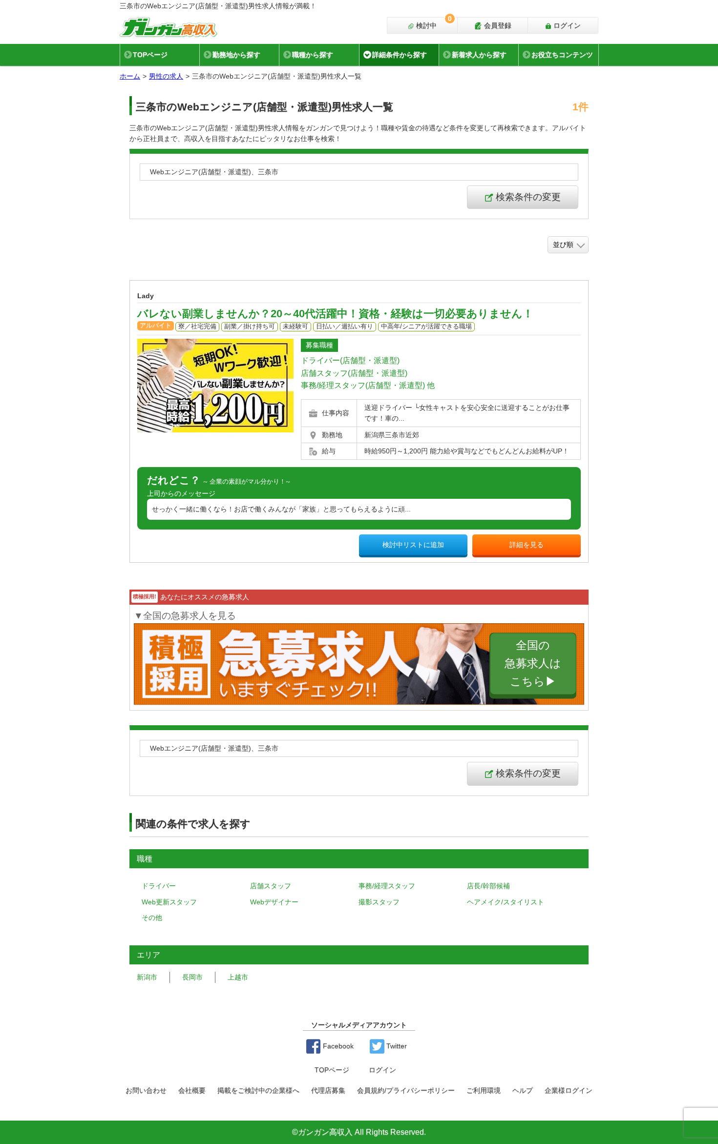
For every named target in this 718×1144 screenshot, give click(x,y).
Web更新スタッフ (169, 902)
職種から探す (312, 55)
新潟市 (147, 977)
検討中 (433, 23)
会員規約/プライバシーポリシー (406, 1090)
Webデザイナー (274, 902)
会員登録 (496, 25)
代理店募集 (328, 1090)
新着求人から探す (479, 55)
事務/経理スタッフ (387, 886)
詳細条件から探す (399, 55)
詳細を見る (526, 545)
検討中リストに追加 (413, 545)
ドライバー (159, 886)
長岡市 (192, 977)
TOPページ (150, 55)
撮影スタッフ (379, 902)
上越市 (238, 977)
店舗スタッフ (270, 886)
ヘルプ (522, 1090)
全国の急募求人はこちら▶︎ (533, 663)
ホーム (130, 76)
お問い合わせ (146, 1090)
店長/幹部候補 (488, 886)
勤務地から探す (236, 55)
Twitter (395, 1046)
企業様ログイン (568, 1090)
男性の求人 (166, 76)
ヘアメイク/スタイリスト (505, 902)
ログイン (566, 25)
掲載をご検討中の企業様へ (258, 1090)
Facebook (337, 1046)
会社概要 (192, 1090)
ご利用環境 (483, 1090)
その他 (152, 917)
